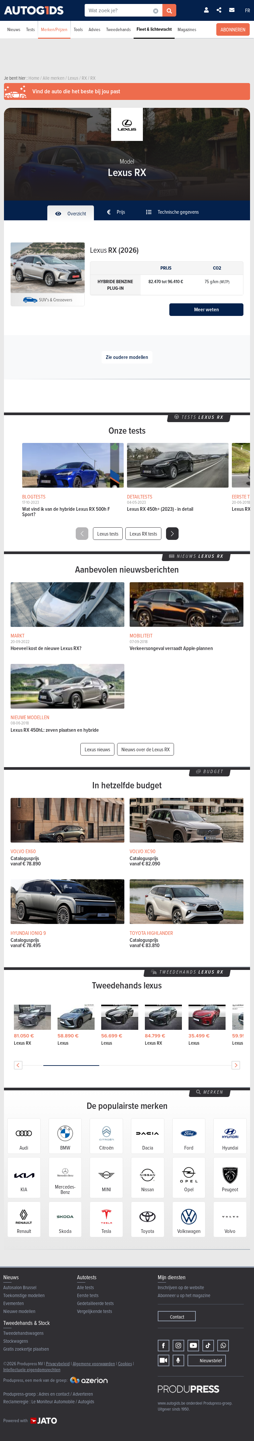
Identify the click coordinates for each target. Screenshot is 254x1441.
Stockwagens (15, 1340)
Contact (177, 1316)
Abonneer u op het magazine (184, 1295)
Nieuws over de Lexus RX (145, 749)
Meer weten (206, 309)
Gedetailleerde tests (95, 1303)
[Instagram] (178, 1345)
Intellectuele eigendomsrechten (32, 1369)
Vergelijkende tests (94, 1311)
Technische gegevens (178, 211)
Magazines (187, 29)
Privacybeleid (58, 1363)
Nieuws (13, 29)
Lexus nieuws (97, 749)
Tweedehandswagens (23, 1333)
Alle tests (85, 1287)
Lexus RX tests (143, 533)
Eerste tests (88, 1295)
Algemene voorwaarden (94, 1363)
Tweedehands (118, 29)
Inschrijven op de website (181, 1287)
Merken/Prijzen (54, 29)
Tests (30, 29)
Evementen (13, 1303)
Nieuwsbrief (211, 1360)
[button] (172, 533)
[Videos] (163, 1360)
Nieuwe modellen (19, 1311)
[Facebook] (163, 1345)
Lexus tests (107, 533)
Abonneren (233, 29)
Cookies (125, 1363)
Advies (94, 29)
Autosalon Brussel (19, 1287)
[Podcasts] (178, 1360)
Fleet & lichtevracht (154, 29)
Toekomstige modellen (24, 1295)
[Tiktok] (208, 1345)
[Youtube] (193, 1345)
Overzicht (76, 213)
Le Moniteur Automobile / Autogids (62, 1401)
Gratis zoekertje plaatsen (26, 1348)
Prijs (120, 211)
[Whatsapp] (223, 1345)
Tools (78, 29)
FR (247, 10)
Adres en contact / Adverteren (66, 1393)
